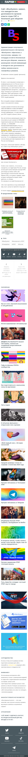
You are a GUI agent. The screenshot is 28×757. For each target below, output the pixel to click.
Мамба (10, 129)
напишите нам (12, 665)
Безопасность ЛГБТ (18, 241)
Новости (12, 20)
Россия (21, 244)
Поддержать (21, 2)
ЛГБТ (14, 244)
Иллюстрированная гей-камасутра (14, 323)
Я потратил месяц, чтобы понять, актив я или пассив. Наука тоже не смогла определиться (14, 542)
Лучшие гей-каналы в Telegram (12, 502)
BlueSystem (6, 241)
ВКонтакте (4, 129)
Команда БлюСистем (17, 190)
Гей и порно (5, 405)
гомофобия (6, 244)
